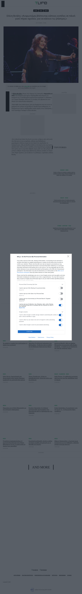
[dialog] (41, 297)
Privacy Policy (50, 337)
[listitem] (41, 284)
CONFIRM (29, 331)
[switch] (61, 288)
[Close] (68, 256)
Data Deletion (32, 337)
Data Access (41, 337)
